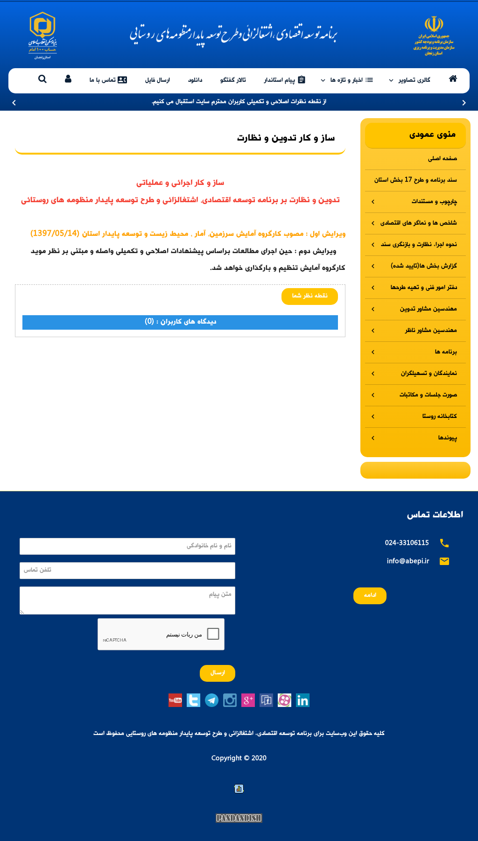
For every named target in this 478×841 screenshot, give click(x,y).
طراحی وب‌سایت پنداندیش (239, 818)
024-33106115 (407, 543)
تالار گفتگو (233, 80)
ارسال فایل (157, 80)
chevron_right (464, 102)
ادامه (370, 595)
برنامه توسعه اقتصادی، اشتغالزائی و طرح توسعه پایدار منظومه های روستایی (239, 35)
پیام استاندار (285, 80)
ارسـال (218, 673)
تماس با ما (108, 80)
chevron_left (14, 102)
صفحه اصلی (442, 159)
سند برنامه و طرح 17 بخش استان (415, 180)
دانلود (195, 80)
